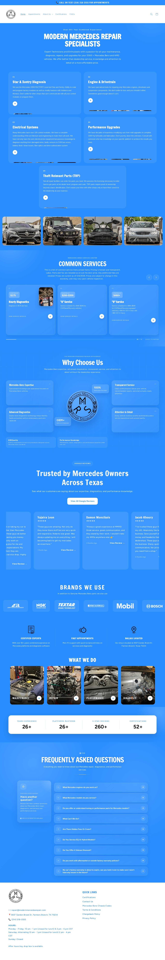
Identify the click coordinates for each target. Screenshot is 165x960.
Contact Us (87, 901)
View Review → (52, 550)
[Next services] (156, 277)
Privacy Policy (89, 918)
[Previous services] (149, 277)
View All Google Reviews (82, 501)
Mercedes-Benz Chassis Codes (96, 906)
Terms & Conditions (91, 910)
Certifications (88, 897)
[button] (48, 14)
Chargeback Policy (91, 914)
